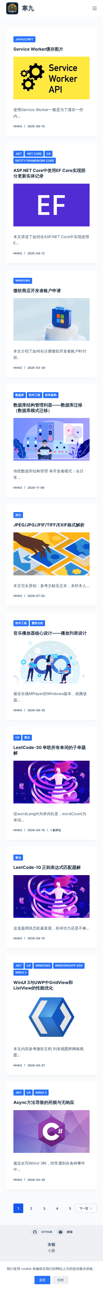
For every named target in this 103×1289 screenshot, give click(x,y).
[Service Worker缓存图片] (51, 78)
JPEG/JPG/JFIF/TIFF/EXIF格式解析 (49, 524)
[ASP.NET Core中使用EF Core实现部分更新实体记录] (51, 205)
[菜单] (94, 8)
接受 (42, 1280)
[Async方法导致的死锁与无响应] (51, 1131)
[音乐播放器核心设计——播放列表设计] (51, 662)
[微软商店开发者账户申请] (51, 319)
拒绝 (60, 1280)
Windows (22, 280)
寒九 (28, 8)
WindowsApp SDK (69, 965)
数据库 (19, 395)
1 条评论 (55, 830)
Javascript (24, 39)
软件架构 (51, 395)
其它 (18, 515)
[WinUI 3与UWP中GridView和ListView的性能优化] (51, 1017)
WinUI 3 (21, 972)
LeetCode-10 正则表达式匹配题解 (47, 867)
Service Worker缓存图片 (38, 49)
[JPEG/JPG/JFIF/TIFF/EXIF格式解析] (51, 553)
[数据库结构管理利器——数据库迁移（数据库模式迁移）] (51, 439)
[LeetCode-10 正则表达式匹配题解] (51, 896)
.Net (18, 153)
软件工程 (34, 395)
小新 (51, 1250)
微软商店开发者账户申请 (37, 290)
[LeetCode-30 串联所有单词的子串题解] (51, 782)
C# (48, 153)
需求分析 (37, 623)
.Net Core (34, 153)
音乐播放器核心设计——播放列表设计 (50, 633)
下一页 (84, 1208)
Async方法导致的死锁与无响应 (43, 1102)
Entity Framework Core (34, 160)
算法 (27, 737)
